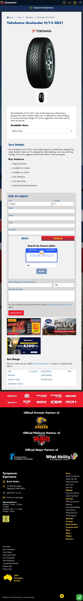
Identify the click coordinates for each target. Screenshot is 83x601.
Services (69, 499)
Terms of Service (66, 305)
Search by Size (71, 479)
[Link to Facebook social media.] (62, 596)
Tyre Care (69, 484)
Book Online (71, 524)
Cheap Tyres (7, 569)
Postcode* (12, 230)
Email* (11, 222)
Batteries (69, 504)
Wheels (69, 490)
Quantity (57, 201)
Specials (69, 518)
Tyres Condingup (9, 549)
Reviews (69, 539)
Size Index (6, 546)
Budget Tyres (7, 566)
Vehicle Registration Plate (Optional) (21, 282)
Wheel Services (71, 513)
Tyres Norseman (8, 560)
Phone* (11, 215)
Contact (69, 521)
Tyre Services (70, 510)
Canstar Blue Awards (10, 563)
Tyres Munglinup (9, 558)
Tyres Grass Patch (9, 555)
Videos (69, 536)
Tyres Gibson (7, 552)
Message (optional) (15, 289)
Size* (10, 201)
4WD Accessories (72, 501)
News (68, 533)
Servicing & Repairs (73, 507)
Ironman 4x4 (72, 527)
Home (11, 17)
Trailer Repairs (71, 515)
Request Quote (16, 313)
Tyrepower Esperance (43, 7)
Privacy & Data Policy (15, 597)
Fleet (68, 530)
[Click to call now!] (64, 2)
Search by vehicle (40, 363)
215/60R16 (33, 371)
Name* (11, 208)
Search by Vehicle (72, 476)
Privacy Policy (51, 305)
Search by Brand (72, 482)
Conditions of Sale (28, 597)
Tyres (68, 473)
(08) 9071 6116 (14, 493)
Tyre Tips (69, 487)
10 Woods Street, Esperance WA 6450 (16, 487)
